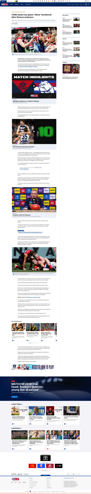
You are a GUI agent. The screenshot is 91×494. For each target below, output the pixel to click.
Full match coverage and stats (33, 297)
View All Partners (45, 470)
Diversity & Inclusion (33, 485)
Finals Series (27, 4)
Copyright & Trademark (55, 491)
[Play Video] (34, 86)
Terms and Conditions (41, 491)
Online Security (62, 491)
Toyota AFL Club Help (33, 483)
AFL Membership (49, 487)
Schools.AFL (48, 485)
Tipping (76, 4)
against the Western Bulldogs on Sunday (28, 66)
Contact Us (31, 487)
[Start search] (83, 4)
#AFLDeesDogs (39, 167)
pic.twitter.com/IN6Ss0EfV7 (24, 168)
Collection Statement (24, 482)
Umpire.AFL (48, 483)
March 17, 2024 (26, 169)
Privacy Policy (20, 482)
